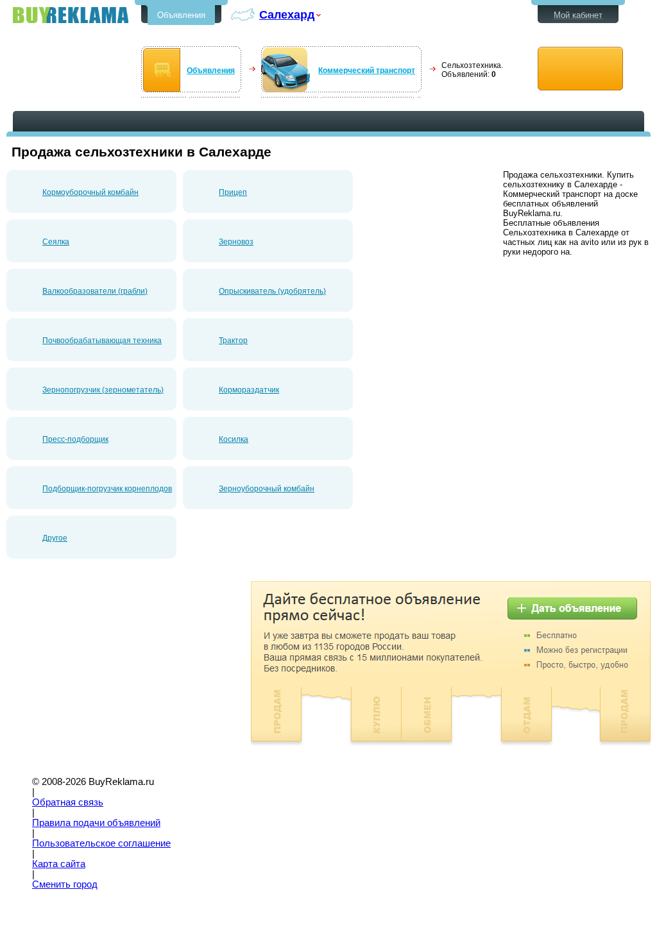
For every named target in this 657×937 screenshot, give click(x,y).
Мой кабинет (578, 15)
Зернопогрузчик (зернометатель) (103, 389)
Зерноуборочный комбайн (266, 488)
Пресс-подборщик (75, 439)
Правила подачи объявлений (96, 823)
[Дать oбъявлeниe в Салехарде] (580, 69)
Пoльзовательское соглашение (101, 843)
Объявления (181, 15)
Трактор (233, 340)
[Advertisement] (114, 671)
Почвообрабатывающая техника (102, 340)
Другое (54, 538)
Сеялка (55, 241)
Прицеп (233, 192)
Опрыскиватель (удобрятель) (272, 291)
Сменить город (65, 884)
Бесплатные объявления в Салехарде (70, 15)
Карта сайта (58, 864)
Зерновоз (236, 241)
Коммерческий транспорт (366, 70)
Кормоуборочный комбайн (90, 192)
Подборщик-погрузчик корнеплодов (107, 488)
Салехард (286, 14)
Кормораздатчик (249, 389)
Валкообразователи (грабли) (95, 291)
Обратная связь (67, 802)
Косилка (233, 439)
